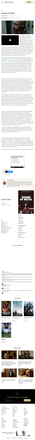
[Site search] (25, 2)
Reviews (2, 419)
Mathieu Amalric (3, 227)
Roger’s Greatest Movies (5, 408)
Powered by (4, 174)
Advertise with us (26, 422)
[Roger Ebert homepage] (7, 2)
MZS (2, 423)
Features (14, 423)
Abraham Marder (21, 217)
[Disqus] (17, 282)
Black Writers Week (16, 422)
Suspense (25, 413)
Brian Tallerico (10, 180)
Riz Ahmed (29, 41)
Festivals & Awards (16, 427)
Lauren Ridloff (3, 226)
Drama (10, 15)
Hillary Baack (3, 231)
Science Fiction (26, 412)
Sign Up (2, 414)
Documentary (15, 412)
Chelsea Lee (3, 232)
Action (14, 408)
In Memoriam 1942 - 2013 (10, 433)
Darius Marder (29, 39)
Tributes (2, 427)
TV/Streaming (15, 424)
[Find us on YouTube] (25, 425)
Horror (14, 414)
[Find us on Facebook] (24, 425)
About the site (26, 419)
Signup (28, 2)
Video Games (15, 420)
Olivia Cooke (12, 59)
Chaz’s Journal (3, 420)
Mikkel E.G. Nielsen (21, 237)
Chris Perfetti (3, 230)
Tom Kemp (3, 228)
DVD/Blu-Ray (15, 419)
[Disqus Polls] (17, 259)
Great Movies (3, 422)
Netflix (25, 409)
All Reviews (3, 409)
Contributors (26, 423)
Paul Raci (24, 94)
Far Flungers (3, 424)
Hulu (13, 416)
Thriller (25, 414)
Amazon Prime (15, 409)
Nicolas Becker (20, 223)
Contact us (25, 420)
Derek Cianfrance (16, 60)
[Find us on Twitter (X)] (27, 425)
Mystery (25, 408)
